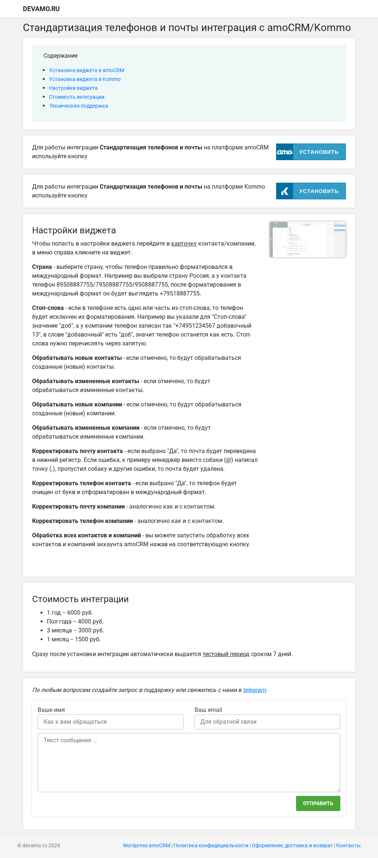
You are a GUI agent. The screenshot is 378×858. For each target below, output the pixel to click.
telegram (254, 689)
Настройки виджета (73, 88)
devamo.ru (41, 9)
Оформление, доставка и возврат (292, 845)
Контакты (348, 845)
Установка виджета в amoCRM (86, 70)
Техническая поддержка (78, 106)
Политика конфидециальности (210, 845)
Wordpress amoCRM (146, 845)
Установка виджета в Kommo (85, 79)
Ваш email (208, 709)
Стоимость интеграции (76, 97)
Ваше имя (51, 709)
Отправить (318, 803)
